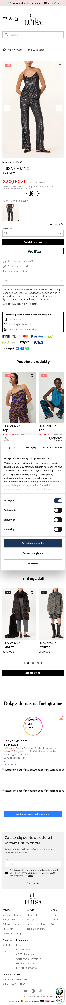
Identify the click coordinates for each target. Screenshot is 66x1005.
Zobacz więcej (33, 672)
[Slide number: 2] (30, 663)
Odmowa (33, 563)
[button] (33, 281)
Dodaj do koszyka (33, 242)
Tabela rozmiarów (55, 224)
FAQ (4, 952)
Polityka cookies (10, 924)
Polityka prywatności (12, 920)
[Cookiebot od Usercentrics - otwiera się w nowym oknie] (49, 439)
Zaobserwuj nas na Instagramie (33, 814)
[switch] (58, 510)
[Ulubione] (4, 19)
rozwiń (30, 876)
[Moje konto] (10, 19)
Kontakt (54, 920)
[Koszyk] (16, 19)
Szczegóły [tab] (31, 447)
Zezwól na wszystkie (33, 543)
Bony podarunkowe (37, 924)
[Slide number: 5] (38, 663)
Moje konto (32, 915)
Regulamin (7, 929)
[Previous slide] (24, 663)
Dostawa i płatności (12, 915)
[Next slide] (41, 663)
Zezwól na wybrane (33, 553)
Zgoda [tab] (11, 447)
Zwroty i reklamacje (12, 933)
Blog (52, 924)
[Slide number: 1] (28, 663)
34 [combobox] (5, 233)
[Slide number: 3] (33, 663)
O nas (53, 915)
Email (7, 859)
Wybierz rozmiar (9, 228)
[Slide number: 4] (35, 663)
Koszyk (30, 920)
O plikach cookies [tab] (52, 447)
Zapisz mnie (33, 883)
